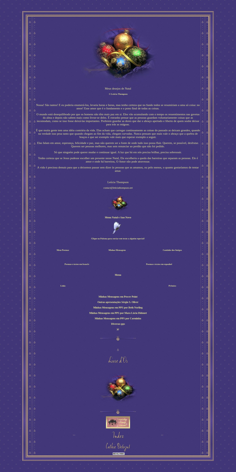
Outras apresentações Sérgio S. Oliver (117, 302)
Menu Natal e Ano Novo (118, 217)
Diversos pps (118, 324)
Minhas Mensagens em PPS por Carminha (118, 318)
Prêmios (172, 286)
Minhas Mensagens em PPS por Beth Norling (118, 307)
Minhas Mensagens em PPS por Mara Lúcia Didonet (118, 313)
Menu (118, 275)
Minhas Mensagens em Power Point (118, 296)
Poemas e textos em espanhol (159, 264)
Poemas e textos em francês (77, 264)
